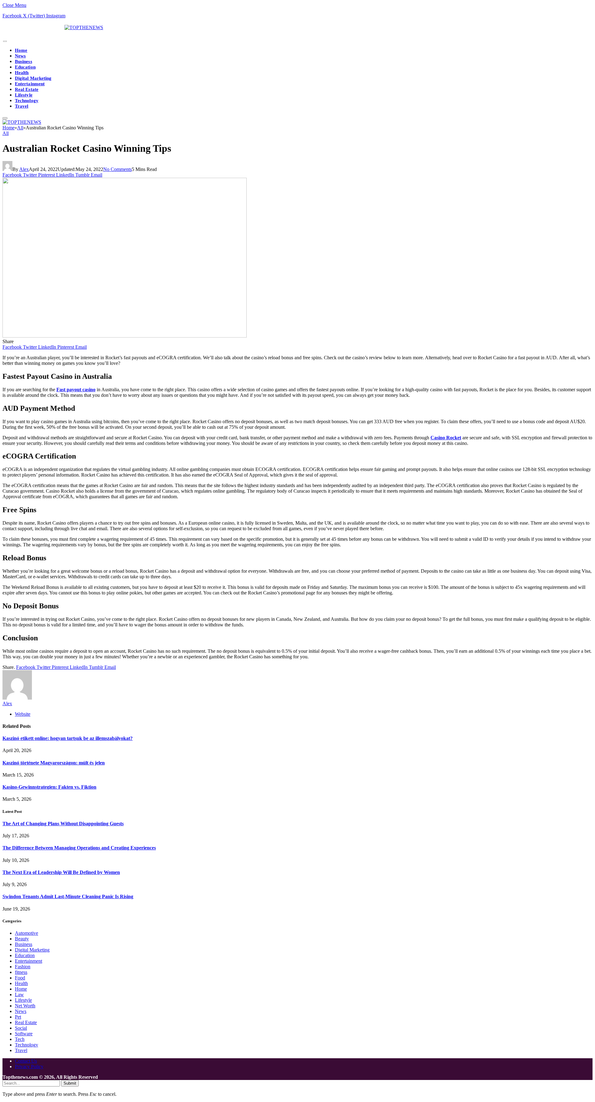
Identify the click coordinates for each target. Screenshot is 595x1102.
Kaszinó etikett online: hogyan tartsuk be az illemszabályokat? (67, 738)
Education (25, 67)
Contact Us (26, 1061)
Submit (70, 1083)
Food (20, 977)
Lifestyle (24, 94)
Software (24, 1033)
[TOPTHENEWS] (52, 27)
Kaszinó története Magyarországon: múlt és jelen (53, 762)
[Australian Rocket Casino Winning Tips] (124, 335)
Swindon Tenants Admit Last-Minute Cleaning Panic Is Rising (67, 896)
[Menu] (5, 41)
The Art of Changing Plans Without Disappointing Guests (63, 823)
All (5, 133)
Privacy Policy (29, 1066)
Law (19, 994)
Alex (24, 169)
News (20, 55)
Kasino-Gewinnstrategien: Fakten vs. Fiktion (49, 787)
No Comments (117, 169)
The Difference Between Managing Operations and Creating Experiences (79, 847)
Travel (21, 106)
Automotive (26, 933)
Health (22, 72)
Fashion (22, 966)
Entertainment (30, 83)
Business (23, 61)
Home (21, 50)
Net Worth (25, 1005)
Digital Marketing (33, 78)
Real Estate (26, 89)
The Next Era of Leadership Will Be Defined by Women (61, 872)
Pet (18, 1016)
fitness (21, 972)
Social (21, 1028)
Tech (19, 1039)
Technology (26, 100)
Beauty (22, 938)
